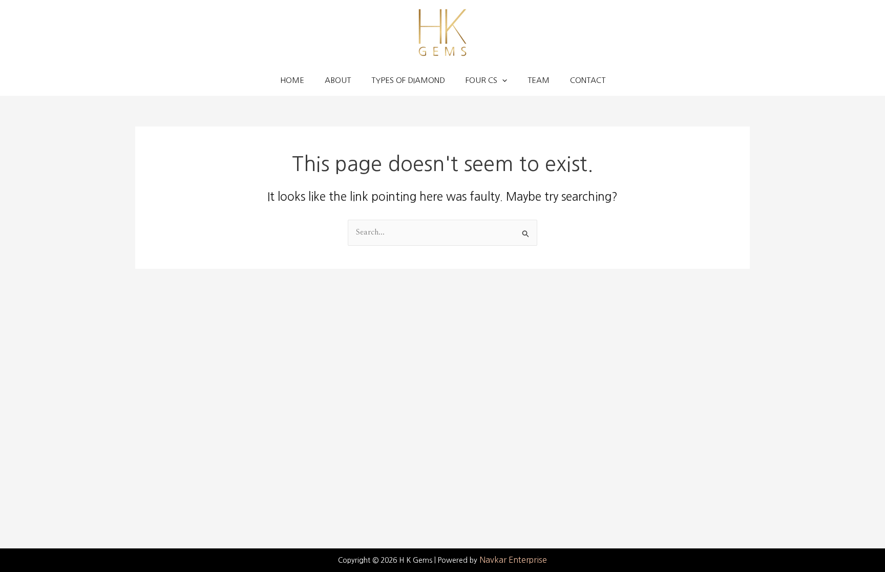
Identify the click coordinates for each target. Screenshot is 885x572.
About (338, 80)
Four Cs (481, 80)
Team (539, 80)
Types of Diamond (408, 80)
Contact (587, 80)
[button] (502, 80)
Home (292, 80)
